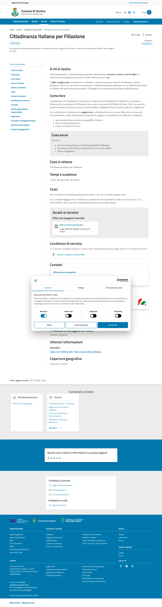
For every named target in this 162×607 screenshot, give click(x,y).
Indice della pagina (17, 64)
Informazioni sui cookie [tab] (114, 287)
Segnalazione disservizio (55, 572)
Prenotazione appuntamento (56, 569)
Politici (12, 546)
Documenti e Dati (16, 552)
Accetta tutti (112, 325)
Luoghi (121, 552)
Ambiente (49, 534)
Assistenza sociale (113, 21)
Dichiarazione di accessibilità (93, 578)
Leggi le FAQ (50, 566)
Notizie (121, 534)
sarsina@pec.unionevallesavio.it (25, 587)
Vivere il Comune (57, 21)
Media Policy (15, 602)
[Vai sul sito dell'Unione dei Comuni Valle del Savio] (72, 520)
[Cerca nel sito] (149, 12)
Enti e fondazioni (16, 543)
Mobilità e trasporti (89, 537)
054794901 (27, 590)
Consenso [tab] (48, 287)
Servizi (44, 21)
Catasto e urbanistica (54, 543)
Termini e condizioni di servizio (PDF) (71, 254)
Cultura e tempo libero (54, 546)
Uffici (11, 540)
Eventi (121, 555)
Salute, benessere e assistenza (93, 540)
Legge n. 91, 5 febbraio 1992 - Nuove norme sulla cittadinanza (75, 352)
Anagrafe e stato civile (54, 537)
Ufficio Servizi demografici (71, 225)
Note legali (86, 575)
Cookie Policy (87, 572)
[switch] (68, 316)
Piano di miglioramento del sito (93, 581)
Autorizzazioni (51, 540)
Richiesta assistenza (53, 575)
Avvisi (121, 540)
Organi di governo (16, 534)
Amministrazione (20, 21)
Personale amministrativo (19, 549)
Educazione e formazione (91, 534)
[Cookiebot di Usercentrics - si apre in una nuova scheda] (118, 280)
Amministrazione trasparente (93, 566)
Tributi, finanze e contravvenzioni (94, 543)
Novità (34, 21)
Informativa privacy (89, 569)
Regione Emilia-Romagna (20, 3)
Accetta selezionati (81, 325)
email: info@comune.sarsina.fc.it (19, 583)
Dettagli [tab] (81, 287)
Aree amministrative (17, 537)
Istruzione (99, 21)
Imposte (127, 21)
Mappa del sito (28, 602)
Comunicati (123, 537)
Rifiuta (49, 325)
